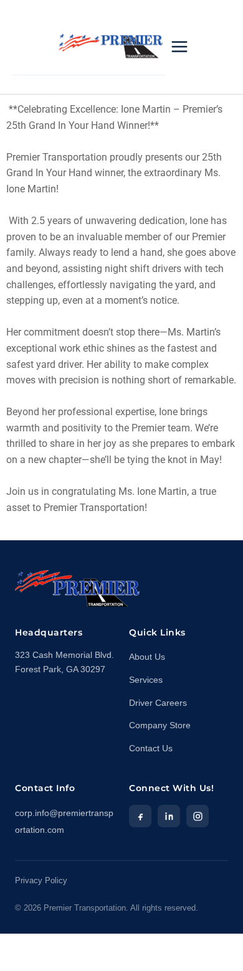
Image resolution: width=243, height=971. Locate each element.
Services (146, 680)
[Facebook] (140, 816)
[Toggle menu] (179, 46)
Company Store (160, 725)
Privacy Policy (41, 880)
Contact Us (151, 748)
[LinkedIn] (169, 816)
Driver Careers (158, 703)
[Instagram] (197, 816)
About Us (147, 657)
